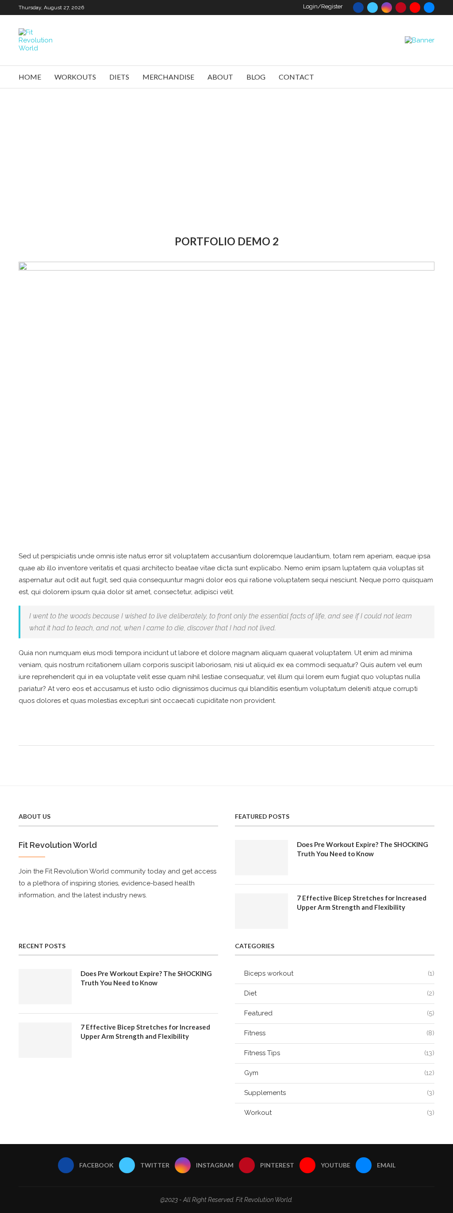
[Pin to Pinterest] (238, 733)
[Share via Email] (248, 733)
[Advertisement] (226, 155)
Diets (119, 76)
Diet (339, 993)
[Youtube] (415, 7)
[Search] (430, 76)
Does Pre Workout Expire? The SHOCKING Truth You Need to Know (362, 849)
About (220, 76)
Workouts (75, 76)
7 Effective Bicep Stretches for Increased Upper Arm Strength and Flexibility (361, 902)
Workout (339, 1113)
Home (30, 76)
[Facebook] (358, 7)
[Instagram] (386, 7)
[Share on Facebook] (220, 733)
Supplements (339, 1093)
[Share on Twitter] (229, 733)
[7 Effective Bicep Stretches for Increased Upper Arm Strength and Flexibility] (261, 911)
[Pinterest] (400, 7)
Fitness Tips (339, 1053)
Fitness (339, 1033)
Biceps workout (339, 973)
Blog (255, 76)
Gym (339, 1073)
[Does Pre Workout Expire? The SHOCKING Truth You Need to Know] (261, 857)
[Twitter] (372, 7)
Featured (339, 1013)
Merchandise (168, 76)
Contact (296, 76)
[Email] (429, 7)
